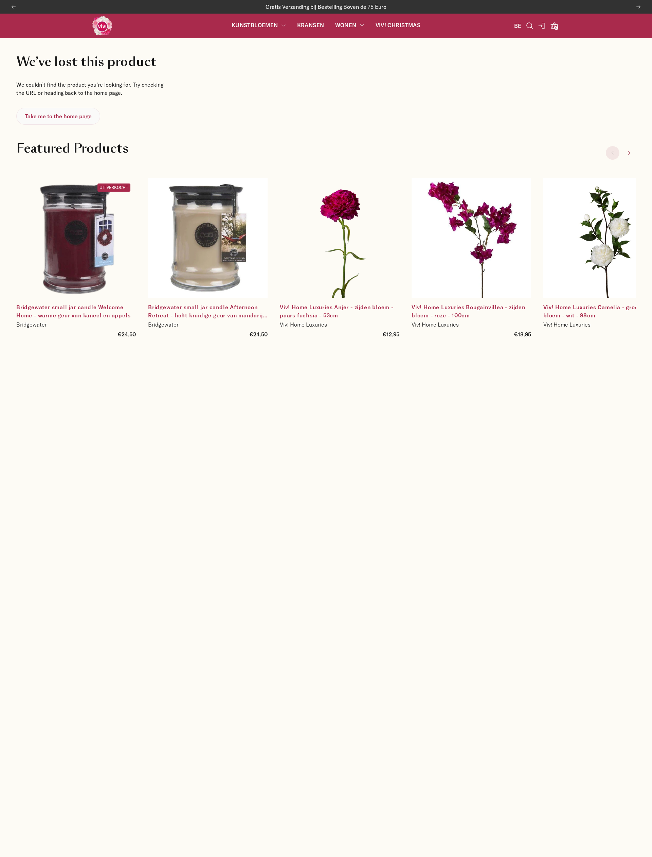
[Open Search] (529, 25)
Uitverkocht (113, 187)
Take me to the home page (58, 116)
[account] (542, 25)
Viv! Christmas (398, 25)
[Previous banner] (13, 7)
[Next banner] (638, 7)
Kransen (310, 25)
